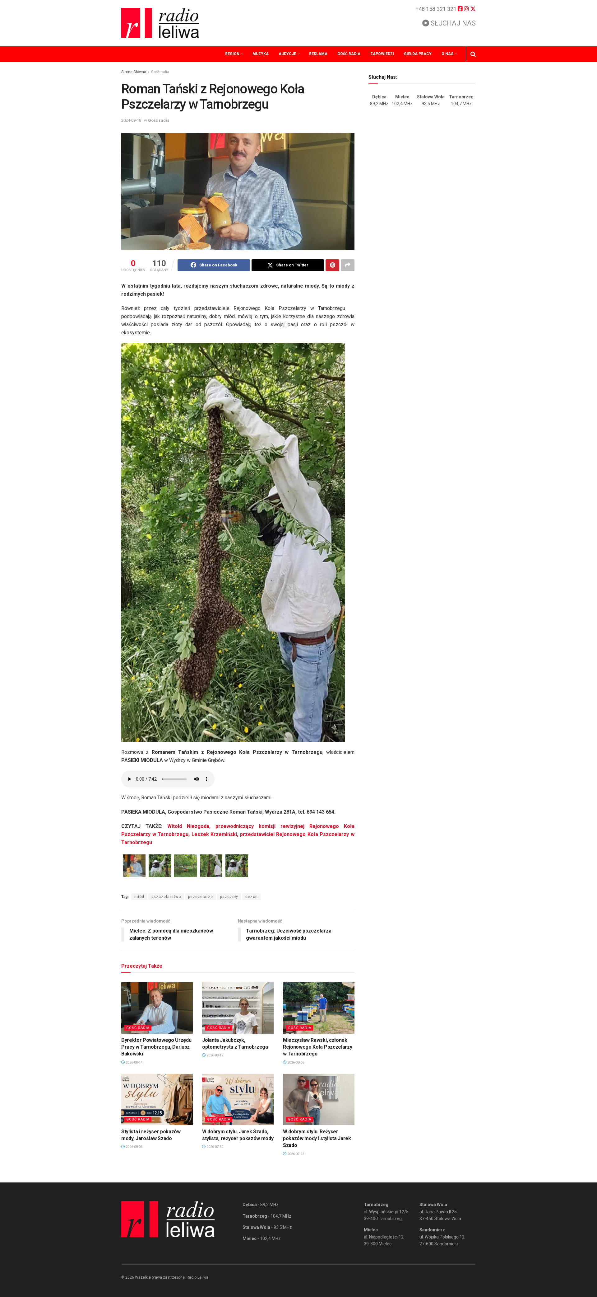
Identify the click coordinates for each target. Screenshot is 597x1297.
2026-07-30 (214, 1147)
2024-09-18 (131, 120)
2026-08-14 (133, 1062)
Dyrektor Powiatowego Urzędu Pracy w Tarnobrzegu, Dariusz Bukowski (156, 1047)
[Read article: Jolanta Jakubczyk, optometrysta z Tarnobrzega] (238, 1007)
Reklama (318, 54)
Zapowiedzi (382, 54)
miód (139, 897)
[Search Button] (473, 54)
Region (232, 54)
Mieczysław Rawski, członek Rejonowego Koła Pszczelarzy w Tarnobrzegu (317, 1047)
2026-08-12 (214, 1055)
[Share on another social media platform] (347, 265)
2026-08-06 (295, 1062)
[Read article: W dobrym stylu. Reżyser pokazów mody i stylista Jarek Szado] (318, 1099)
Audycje (287, 54)
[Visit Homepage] (160, 23)
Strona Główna (133, 72)
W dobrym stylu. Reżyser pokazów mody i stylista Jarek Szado (317, 1139)
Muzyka (260, 54)
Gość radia (348, 54)
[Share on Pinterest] (332, 265)
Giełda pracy (418, 54)
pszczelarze (200, 897)
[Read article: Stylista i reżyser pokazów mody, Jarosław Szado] (157, 1099)
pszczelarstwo (166, 897)
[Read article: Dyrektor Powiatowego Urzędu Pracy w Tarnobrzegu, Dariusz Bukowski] (157, 1007)
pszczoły (229, 897)
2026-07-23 (295, 1154)
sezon (251, 897)
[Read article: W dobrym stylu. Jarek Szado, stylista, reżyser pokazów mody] (238, 1099)
